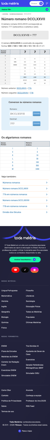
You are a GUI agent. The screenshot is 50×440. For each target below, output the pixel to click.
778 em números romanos (15, 206)
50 (37, 158)
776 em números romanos (15, 194)
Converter (36, 113)
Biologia (4, 317)
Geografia (5, 312)
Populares (30, 317)
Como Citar (6, 390)
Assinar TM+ (6, 9)
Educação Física (33, 306)
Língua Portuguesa (9, 290)
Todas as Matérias (34, 312)
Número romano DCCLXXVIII (16, 200)
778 (31, 93)
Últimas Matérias (33, 322)
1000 (37, 169)
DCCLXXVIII (22, 93)
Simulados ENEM (8, 375)
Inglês (4, 306)
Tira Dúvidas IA (32, 346)
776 (30, 88)
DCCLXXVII (17, 113)
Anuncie (29, 390)
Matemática (6, 296)
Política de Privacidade (11, 401)
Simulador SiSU (32, 373)
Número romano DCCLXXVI (15, 188)
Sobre (3, 406)
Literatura (30, 296)
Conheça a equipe (33, 395)
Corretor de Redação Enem (10, 363)
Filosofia (29, 290)
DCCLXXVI (22, 88)
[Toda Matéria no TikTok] (25, 270)
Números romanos (11, 182)
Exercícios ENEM (8, 370)
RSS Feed (30, 406)
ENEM (4, 346)
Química (4, 322)
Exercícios (30, 359)
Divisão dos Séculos (12, 212)
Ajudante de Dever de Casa (35, 352)
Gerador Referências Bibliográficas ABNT (34, 366)
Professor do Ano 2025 (36, 401)
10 (37, 155)
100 (37, 162)
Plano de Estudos (9, 351)
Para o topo (27, 431)
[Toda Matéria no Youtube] (15, 270)
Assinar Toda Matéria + (22, 260)
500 (37, 165)
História (4, 301)
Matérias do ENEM (9, 356)
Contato (4, 395)
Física (4, 328)
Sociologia (30, 301)
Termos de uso (7, 411)
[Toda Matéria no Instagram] (34, 270)
